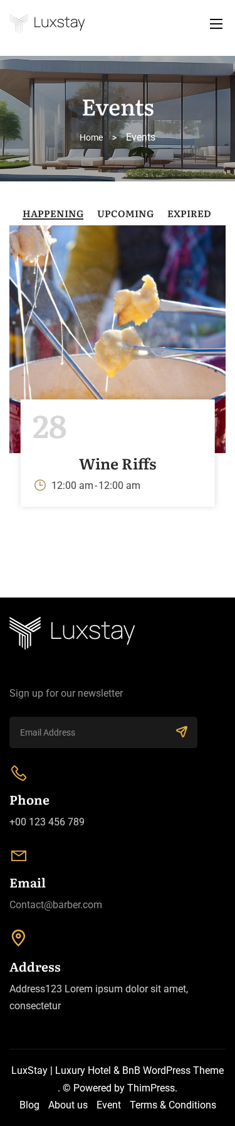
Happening (53, 213)
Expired (189, 213)
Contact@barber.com (55, 905)
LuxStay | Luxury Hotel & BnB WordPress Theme (117, 1070)
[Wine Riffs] (117, 338)
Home (91, 137)
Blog (29, 1105)
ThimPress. (152, 1088)
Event (109, 1105)
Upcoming (125, 213)
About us (68, 1105)
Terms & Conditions (173, 1105)
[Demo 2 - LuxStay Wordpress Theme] (117, 24)
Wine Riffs (118, 463)
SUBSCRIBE (181, 732)
